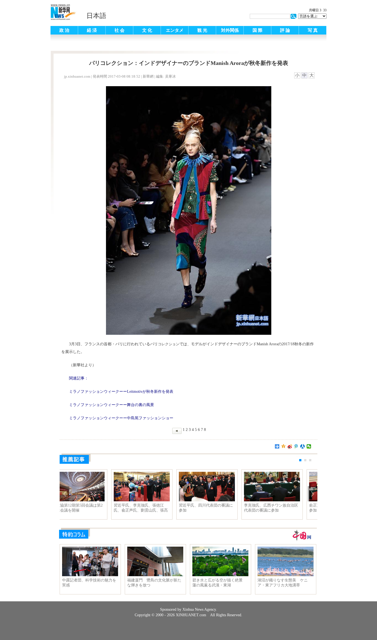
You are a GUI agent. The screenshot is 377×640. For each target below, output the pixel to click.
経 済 (92, 30)
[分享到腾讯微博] (296, 446)
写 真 (313, 30)
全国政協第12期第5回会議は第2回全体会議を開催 (285, 507)
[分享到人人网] (302, 446)
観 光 (202, 30)
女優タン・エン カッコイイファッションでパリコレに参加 (90, 507)
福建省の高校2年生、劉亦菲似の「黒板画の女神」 (156, 507)
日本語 (96, 15)
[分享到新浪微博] (290, 446)
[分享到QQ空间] (283, 446)
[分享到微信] (309, 446)
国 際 (257, 30)
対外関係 (230, 30)
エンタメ (175, 30)
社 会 (119, 30)
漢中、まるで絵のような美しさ (220, 505)
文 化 (147, 30)
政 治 (64, 30)
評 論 (285, 30)
